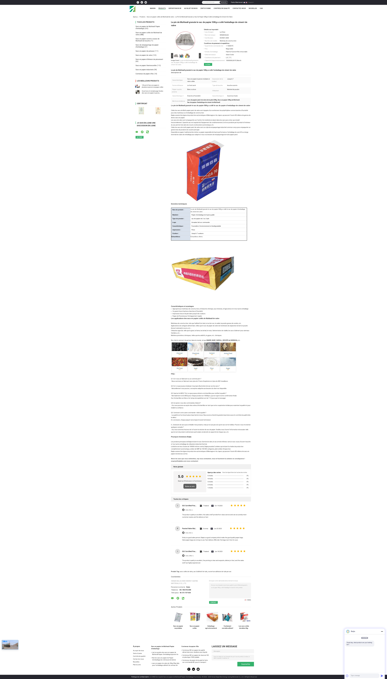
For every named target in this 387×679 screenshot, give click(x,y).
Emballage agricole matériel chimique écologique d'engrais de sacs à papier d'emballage (211, 627)
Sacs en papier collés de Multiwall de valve (160, 17)
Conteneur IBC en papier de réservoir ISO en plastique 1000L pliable (195, 656)
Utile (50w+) (189, 510)
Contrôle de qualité (222, 8)
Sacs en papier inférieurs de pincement (149, 59)
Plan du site (137, 664)
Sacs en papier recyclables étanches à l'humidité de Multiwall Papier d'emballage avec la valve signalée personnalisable (178, 627)
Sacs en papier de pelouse (145, 51)
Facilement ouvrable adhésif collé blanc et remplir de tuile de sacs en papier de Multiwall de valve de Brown (227, 627)
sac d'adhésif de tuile (200, 571)
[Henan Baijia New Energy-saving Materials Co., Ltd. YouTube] (146, 2)
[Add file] (347, 676)
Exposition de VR (175, 8)
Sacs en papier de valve (144, 55)
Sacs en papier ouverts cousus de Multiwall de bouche (147, 40)
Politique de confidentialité (140, 677)
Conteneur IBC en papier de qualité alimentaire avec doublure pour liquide (194, 651)
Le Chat (207, 64)
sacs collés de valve (186, 571)
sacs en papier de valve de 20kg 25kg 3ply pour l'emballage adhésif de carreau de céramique (165, 664)
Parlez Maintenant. (237, 2)
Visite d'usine (205, 8)
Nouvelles (253, 8)
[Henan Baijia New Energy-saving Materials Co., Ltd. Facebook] (138, 2)
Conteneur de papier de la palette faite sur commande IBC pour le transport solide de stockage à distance (195, 661)
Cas (261, 8)
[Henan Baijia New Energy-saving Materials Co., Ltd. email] (138, 132)
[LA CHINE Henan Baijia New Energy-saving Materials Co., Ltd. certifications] (141, 110)
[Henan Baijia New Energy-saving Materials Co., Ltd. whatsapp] (143, 132)
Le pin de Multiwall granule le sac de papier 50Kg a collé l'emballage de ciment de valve (184, 62)
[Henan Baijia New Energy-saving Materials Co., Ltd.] (132, 9)
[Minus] (382, 631)
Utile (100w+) (189, 556)
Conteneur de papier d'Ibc (145, 74)
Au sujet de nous (190, 8)
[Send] (382, 676)
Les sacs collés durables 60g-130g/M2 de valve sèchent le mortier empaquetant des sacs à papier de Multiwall (244, 627)
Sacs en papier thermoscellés (146, 65)
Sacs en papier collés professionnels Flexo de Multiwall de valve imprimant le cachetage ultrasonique (195, 627)
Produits (162, 8)
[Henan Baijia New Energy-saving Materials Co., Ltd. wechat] (148, 132)
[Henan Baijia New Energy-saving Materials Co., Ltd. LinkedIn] (142, 2)
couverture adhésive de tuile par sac (219, 571)
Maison (152, 8)
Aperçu (135, 17)
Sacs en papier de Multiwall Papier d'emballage (162, 647)
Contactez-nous (239, 8)
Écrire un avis (190, 486)
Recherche (224, 2)
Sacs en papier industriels (145, 70)
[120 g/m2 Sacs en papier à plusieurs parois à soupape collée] (137, 86)
